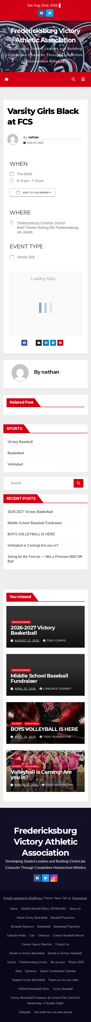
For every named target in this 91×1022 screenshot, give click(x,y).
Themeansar (79, 898)
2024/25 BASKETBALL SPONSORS (43, 908)
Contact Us (62, 944)
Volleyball (15, 464)
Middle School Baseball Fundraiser (35, 523)
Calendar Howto (16, 935)
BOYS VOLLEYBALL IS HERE (31, 534)
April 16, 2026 (26, 736)
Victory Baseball (20, 442)
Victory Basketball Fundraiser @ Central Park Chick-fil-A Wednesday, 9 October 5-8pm (45, 1000)
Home (14, 908)
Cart (31, 935)
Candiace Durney (57, 688)
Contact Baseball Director (68, 935)
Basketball (16, 453)
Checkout (44, 935)
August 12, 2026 (27, 640)
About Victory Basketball (32, 917)
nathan (33, 137)
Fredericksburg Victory (33, 962)
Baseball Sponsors (22, 926)
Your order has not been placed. (53, 1012)
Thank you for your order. (63, 980)
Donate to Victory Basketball (26, 953)
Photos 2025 (76, 962)
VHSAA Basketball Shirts (33, 988)
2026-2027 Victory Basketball (30, 512)
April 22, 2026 (26, 688)
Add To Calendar (35, 192)
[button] (73, 79)
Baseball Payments (62, 917)
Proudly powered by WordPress (23, 898)
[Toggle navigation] (83, 79)
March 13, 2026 (27, 784)
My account (58, 962)
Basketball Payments (67, 926)
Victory (16, 723)
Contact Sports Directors (37, 944)
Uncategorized (21, 622)
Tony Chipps (56, 640)
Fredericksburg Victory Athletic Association (45, 841)
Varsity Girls (26, 256)
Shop (18, 971)
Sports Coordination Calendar (58, 971)
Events (11, 962)
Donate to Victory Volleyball (65, 953)
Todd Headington (57, 736)
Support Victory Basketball (28, 980)
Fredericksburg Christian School (41, 222)
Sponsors (31, 971)
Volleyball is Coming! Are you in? (33, 545)
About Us (75, 908)
